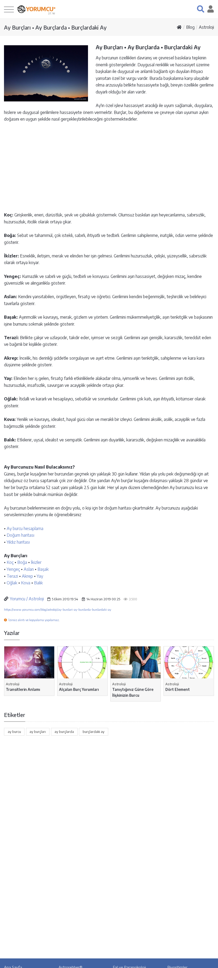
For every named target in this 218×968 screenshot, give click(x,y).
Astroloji (206, 27)
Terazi (12, 576)
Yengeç (13, 569)
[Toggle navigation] (9, 9)
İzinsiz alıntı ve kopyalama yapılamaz (34, 620)
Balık (38, 582)
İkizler (36, 562)
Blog (190, 27)
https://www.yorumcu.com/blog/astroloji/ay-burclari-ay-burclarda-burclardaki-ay (57, 610)
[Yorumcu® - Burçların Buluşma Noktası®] (21, 9)
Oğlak (12, 582)
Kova (25, 582)
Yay (40, 576)
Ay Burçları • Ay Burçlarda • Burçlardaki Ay (55, 27)
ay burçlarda (64, 731)
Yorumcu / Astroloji (27, 598)
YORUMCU (41, 9)
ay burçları (38, 731)
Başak (43, 569)
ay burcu (14, 731)
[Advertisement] (109, 167)
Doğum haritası (20, 535)
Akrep (27, 576)
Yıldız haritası (18, 542)
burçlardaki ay (93, 731)
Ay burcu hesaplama (25, 528)
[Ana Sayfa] (179, 27)
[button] (200, 9)
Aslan (29, 569)
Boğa (22, 562)
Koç (10, 562)
